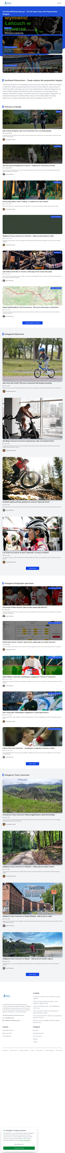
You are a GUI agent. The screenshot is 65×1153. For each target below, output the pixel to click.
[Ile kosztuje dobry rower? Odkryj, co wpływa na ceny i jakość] (32, 190)
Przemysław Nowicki (11, 391)
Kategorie (36, 1027)
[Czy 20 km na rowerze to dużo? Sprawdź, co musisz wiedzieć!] (32, 533)
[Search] (60, 3)
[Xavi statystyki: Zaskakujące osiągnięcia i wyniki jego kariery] (32, 701)
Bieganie (35, 1039)
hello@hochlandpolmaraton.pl (12, 1020)
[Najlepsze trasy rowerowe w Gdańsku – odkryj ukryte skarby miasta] (32, 848)
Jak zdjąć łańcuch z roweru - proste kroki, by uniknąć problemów (20, 30)
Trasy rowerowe (37, 1036)
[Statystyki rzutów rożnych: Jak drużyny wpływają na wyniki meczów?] (32, 630)
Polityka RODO (39, 1050)
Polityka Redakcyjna (49, 1050)
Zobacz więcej (32, 568)
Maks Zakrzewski (10, 925)
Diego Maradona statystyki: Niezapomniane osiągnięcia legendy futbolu (31, 68)
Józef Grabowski (10, 510)
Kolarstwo (35, 1030)
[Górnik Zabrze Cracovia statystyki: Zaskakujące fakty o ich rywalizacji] (32, 45)
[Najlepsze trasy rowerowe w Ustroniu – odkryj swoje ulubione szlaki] (32, 224)
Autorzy (5, 1027)
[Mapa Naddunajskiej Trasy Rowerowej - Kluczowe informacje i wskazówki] (32, 295)
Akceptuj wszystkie (19, 1148)
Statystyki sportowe (38, 1033)
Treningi (35, 1042)
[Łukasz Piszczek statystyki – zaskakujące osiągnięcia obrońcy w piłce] (32, 736)
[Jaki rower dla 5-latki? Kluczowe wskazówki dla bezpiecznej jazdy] (32, 359)
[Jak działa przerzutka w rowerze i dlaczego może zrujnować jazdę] (32, 260)
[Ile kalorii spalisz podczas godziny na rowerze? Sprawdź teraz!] (32, 478)
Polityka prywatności (24, 1050)
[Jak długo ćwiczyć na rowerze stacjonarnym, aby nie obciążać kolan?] (32, 418)
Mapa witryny (59, 1050)
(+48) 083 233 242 (9, 1018)
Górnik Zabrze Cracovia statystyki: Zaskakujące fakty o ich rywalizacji (22, 49)
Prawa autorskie (13, 1050)
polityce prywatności (25, 1140)
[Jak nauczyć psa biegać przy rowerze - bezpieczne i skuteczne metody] (32, 154)
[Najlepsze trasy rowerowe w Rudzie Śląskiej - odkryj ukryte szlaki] (32, 898)
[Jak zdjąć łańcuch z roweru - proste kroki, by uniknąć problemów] (32, 25)
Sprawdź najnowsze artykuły (32, 322)
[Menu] (58, 3)
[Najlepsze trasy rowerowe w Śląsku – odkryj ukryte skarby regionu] (32, 944)
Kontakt (32, 1050)
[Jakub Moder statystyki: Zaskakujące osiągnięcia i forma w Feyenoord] (32, 665)
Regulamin (5, 1050)
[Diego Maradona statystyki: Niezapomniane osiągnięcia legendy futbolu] (32, 64)
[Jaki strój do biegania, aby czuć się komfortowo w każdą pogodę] (32, 119)
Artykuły (36, 993)
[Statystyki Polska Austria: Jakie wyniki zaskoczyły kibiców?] (32, 595)
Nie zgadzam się (19, 1144)
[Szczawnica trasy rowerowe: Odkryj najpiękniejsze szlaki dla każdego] (32, 796)
